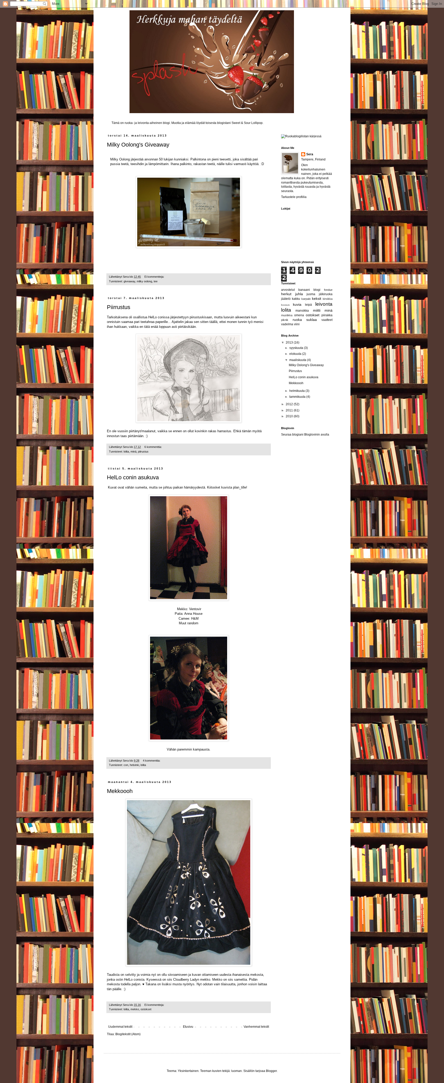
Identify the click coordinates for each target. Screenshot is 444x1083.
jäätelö (286, 299)
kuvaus (285, 304)
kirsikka (327, 298)
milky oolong (144, 281)
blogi (316, 290)
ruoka (297, 320)
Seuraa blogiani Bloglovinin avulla (305, 434)
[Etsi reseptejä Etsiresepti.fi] (301, 136)
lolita (126, 451)
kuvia (297, 304)
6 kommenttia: (153, 446)
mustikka (286, 315)
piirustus (143, 451)
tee (156, 281)
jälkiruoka (325, 294)
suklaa (311, 320)
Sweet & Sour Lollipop (247, 123)
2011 (290, 410)
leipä (308, 304)
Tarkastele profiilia (294, 197)
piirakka (326, 315)
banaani (304, 290)
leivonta (323, 304)
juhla (299, 294)
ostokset (146, 1009)
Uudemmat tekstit (120, 1026)
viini (297, 324)
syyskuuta (296, 348)
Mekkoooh (120, 791)
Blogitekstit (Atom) (128, 1034)
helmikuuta (297, 391)
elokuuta (295, 354)
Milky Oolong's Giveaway (138, 144)
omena (299, 315)
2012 (290, 404)
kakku (296, 299)
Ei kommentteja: (154, 276)
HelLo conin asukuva (133, 477)
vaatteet (326, 320)
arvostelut (288, 290)
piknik (284, 319)
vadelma (287, 324)
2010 (290, 416)
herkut (286, 294)
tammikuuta (297, 397)
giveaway (129, 281)
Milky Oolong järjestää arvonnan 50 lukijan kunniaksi (149, 159)
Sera (309, 154)
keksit (316, 298)
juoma (311, 294)
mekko (135, 1009)
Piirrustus (118, 307)
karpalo (306, 298)
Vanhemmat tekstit (256, 1026)
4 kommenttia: (152, 760)
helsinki (134, 764)
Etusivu (188, 1026)
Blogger (271, 1071)
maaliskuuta (298, 360)
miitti (316, 310)
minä (133, 451)
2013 (290, 342)
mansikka (302, 310)
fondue (328, 289)
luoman (236, 1071)
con (126, 764)
